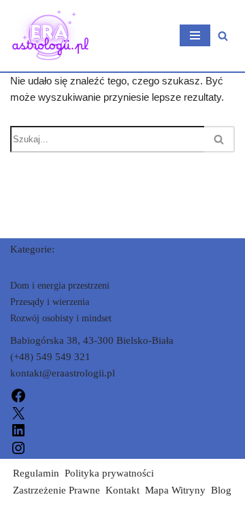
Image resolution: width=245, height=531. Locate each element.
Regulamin (36, 473)
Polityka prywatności (109, 473)
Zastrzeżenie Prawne (56, 490)
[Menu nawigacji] (195, 35)
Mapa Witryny (175, 490)
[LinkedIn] (18, 429)
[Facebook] (18, 394)
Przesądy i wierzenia (49, 302)
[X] (18, 411)
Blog (221, 490)
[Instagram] (18, 446)
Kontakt (122, 490)
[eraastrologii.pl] (51, 36)
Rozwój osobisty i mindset (61, 318)
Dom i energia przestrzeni (60, 285)
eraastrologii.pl (42, 517)
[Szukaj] (223, 36)
